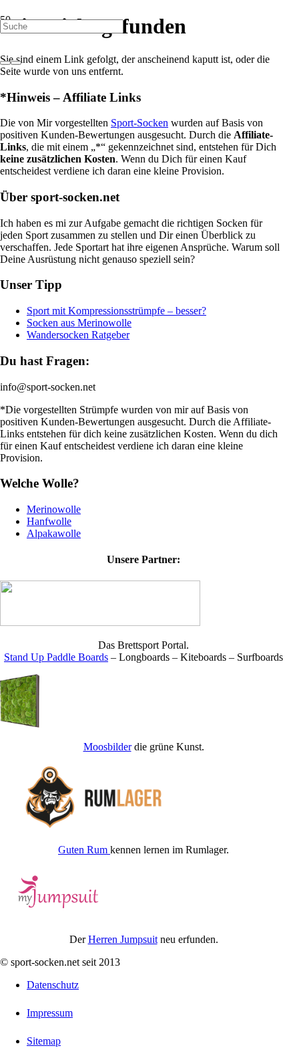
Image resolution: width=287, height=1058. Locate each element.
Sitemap (44, 1041)
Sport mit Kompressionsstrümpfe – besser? (116, 310)
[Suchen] (5, 63)
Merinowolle (54, 509)
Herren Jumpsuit (123, 939)
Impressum (50, 1013)
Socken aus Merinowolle (79, 322)
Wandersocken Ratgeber (78, 334)
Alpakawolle (54, 533)
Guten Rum (84, 849)
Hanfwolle (49, 521)
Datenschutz (53, 984)
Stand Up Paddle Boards (56, 657)
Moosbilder (107, 746)
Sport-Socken (139, 122)
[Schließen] (16, 63)
